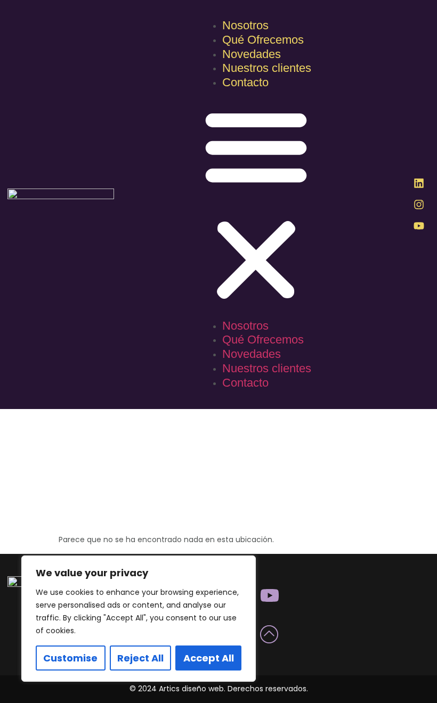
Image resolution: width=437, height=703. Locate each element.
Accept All (208, 658)
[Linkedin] (419, 183)
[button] (256, 205)
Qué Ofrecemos (263, 39)
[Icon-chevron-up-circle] (269, 634)
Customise (70, 658)
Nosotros (245, 25)
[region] (138, 618)
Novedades (251, 54)
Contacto (245, 82)
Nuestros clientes (266, 68)
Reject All (140, 658)
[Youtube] (419, 225)
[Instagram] (419, 204)
